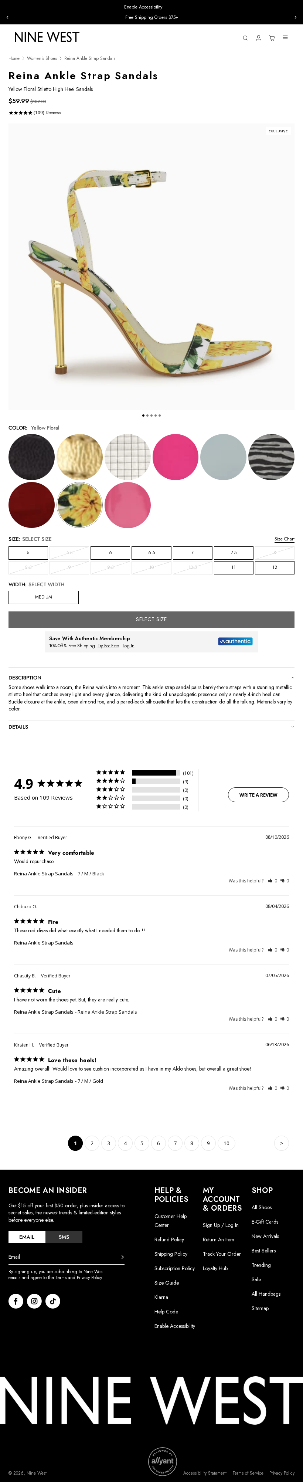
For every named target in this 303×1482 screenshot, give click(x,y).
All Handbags (266, 1294)
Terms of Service (247, 1473)
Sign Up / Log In (221, 1225)
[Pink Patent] (128, 505)
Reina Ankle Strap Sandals (44, 873)
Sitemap (260, 1308)
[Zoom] (151, 266)
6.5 (151, 552)
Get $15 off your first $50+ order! (151, 17)
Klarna (161, 1297)
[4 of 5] (155, 415)
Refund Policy (169, 1239)
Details (18, 726)
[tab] (26, 1237)
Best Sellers (264, 1250)
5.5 (78, 554)
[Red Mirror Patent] (31, 505)
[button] (272, 881)
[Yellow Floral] (80, 505)
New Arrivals (265, 1236)
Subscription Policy (174, 1268)
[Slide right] (295, 17)
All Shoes (262, 1207)
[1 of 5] (143, 415)
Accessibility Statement (205, 1473)
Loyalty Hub (215, 1268)
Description (24, 677)
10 (160, 569)
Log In (129, 645)
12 (274, 567)
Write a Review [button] (258, 794)
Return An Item (218, 1239)
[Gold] (80, 457)
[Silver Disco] (128, 457)
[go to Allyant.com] (162, 1461)
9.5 (118, 569)
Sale (256, 1279)
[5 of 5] (160, 415)
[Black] (31, 457)
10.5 (200, 569)
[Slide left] (7, 17)
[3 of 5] (151, 415)
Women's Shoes (42, 58)
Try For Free (108, 645)
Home (14, 58)
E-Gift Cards (265, 1221)
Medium (43, 597)
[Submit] (123, 1257)
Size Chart (285, 539)
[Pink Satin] (176, 457)
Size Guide (166, 1282)
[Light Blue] (223, 457)
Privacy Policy (282, 1473)
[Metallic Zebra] (271, 457)
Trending (261, 1265)
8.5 (36, 569)
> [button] (281, 1143)
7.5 (233, 552)
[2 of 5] (147, 415)
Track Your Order (222, 1254)
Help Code (166, 1311)
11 (233, 567)
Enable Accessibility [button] (143, 7)
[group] (151, 17)
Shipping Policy (170, 1254)
